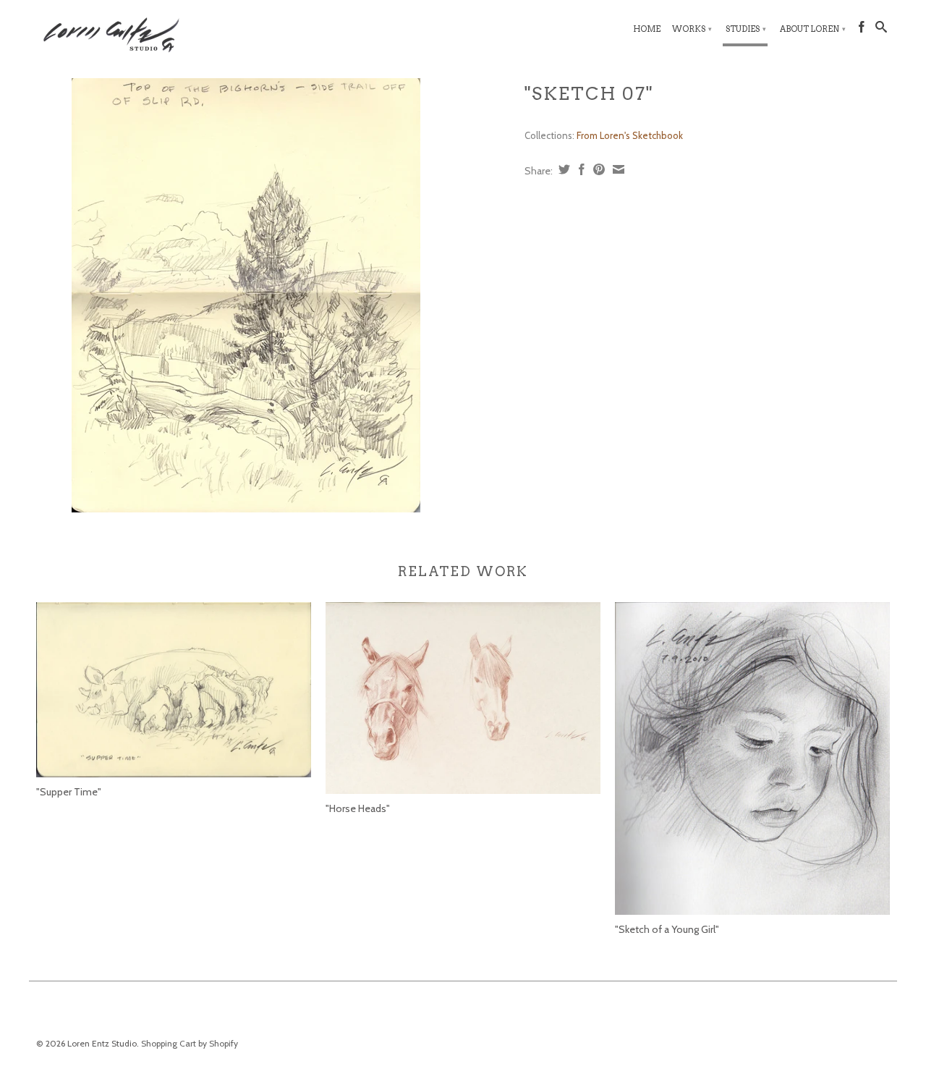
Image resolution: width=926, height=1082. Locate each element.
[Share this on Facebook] (579, 169)
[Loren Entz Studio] (137, 32)
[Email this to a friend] (616, 169)
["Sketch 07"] (246, 295)
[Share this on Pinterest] (597, 169)
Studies (746, 29)
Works (692, 29)
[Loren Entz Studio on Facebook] (861, 29)
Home (646, 29)
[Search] (881, 29)
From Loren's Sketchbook (630, 135)
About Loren (813, 29)
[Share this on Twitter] (562, 169)
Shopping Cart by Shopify (189, 1043)
